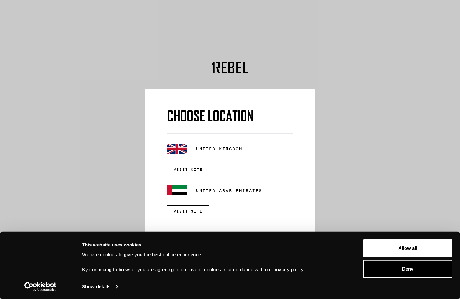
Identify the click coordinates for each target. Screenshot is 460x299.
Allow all (407, 248)
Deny (407, 268)
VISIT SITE (188, 169)
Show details (96, 286)
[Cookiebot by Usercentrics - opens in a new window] (40, 286)
